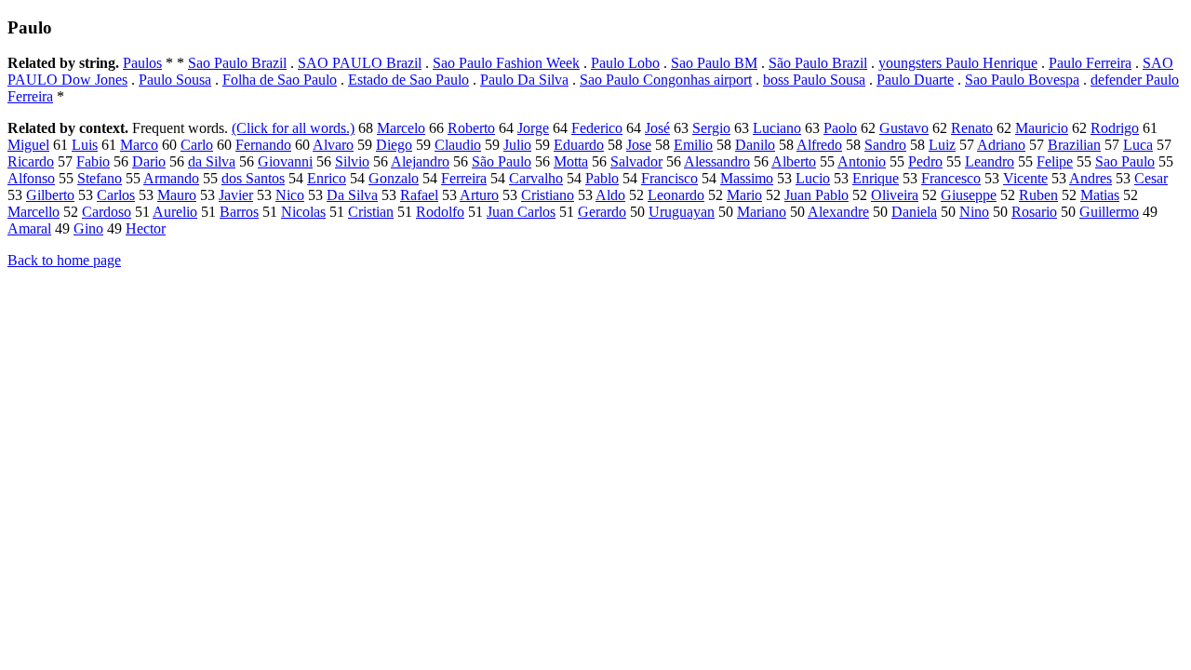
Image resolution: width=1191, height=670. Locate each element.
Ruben (1038, 195)
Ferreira (464, 178)
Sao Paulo (1125, 161)
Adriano (1001, 145)
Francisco (669, 178)
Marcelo (401, 128)
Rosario (1034, 212)
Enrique (875, 178)
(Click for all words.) (293, 128)
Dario (149, 161)
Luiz (942, 145)
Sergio (711, 128)
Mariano (761, 212)
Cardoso (106, 212)
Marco (139, 145)
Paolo (840, 128)
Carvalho (536, 178)
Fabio (93, 161)
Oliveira (894, 195)
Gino (88, 228)
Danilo (755, 145)
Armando (171, 178)
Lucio (813, 178)
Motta (571, 161)
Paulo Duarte (915, 79)
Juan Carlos (521, 212)
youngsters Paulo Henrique (957, 63)
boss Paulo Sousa (814, 79)
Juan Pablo (816, 195)
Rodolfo (440, 212)
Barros (239, 212)
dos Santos (253, 178)
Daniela (914, 212)
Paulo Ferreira (1090, 63)
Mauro (176, 195)
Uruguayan (682, 212)
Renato (972, 128)
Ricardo (30, 161)
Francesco (951, 178)
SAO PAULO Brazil (360, 63)
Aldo (610, 195)
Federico (596, 128)
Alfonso (31, 178)
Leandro (989, 161)
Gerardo (602, 212)
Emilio (693, 145)
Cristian (371, 212)
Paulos (142, 63)
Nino (974, 212)
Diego (394, 145)
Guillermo (1109, 212)
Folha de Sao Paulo (279, 79)
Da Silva (352, 195)
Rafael (419, 195)
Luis (85, 145)
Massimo (746, 178)
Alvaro (333, 145)
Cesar (1151, 178)
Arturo (479, 195)
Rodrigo (1115, 128)
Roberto (471, 128)
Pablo (602, 178)
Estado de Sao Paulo (408, 79)
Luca (1138, 145)
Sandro (885, 145)
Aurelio (175, 212)
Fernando (263, 145)
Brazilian (1074, 145)
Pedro (925, 161)
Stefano (99, 178)
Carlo (197, 145)
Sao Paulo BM (714, 63)
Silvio (352, 161)
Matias (1099, 195)
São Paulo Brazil (818, 63)
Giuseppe (969, 195)
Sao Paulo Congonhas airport (666, 79)
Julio (517, 145)
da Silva (211, 161)
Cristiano (547, 195)
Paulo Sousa (175, 79)
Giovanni (285, 161)
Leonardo (676, 195)
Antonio (861, 161)
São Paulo (501, 161)
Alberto (793, 161)
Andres (1090, 178)
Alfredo (819, 145)
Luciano (777, 128)
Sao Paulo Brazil (237, 63)
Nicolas (303, 212)
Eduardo (579, 145)
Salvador (636, 161)
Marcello (33, 212)
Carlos (116, 195)
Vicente (1025, 178)
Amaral (29, 228)
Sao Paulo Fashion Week (506, 63)
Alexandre (838, 212)
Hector (146, 228)
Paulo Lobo (625, 63)
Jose (638, 145)
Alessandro (717, 161)
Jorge (533, 128)
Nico (289, 195)
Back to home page (64, 260)
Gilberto (50, 195)
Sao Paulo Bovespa (1022, 79)
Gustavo (904, 128)
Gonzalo (393, 178)
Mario (744, 195)
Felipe (1055, 161)
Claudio (458, 145)
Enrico (326, 178)
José (657, 128)
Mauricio (1041, 128)
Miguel (28, 145)
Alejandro (420, 161)
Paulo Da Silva (524, 79)
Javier (236, 195)
